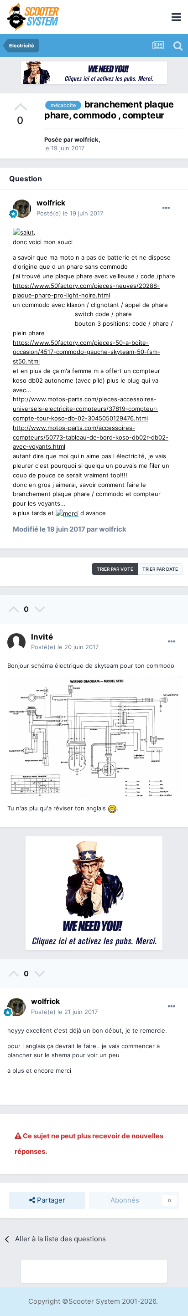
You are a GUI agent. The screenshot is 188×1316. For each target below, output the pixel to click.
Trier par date (160, 569)
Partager (50, 1200)
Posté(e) (70, 213)
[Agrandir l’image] (23, 232)
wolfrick (86, 139)
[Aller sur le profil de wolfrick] (22, 209)
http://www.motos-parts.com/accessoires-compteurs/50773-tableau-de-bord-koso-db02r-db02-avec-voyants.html (90, 437)
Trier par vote (115, 569)
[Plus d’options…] (166, 208)
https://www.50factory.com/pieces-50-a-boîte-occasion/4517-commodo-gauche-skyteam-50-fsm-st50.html (86, 352)
